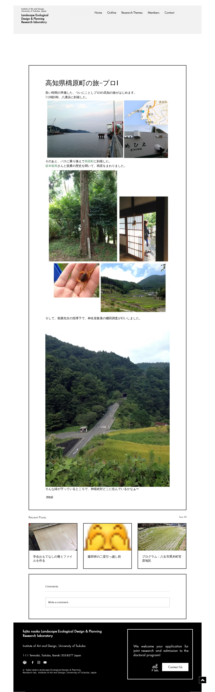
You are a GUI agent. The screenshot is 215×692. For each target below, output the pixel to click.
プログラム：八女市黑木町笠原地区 (161, 558)
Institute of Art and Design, (33, 8)
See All (182, 516)
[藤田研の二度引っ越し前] (108, 537)
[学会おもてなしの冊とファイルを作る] (53, 537)
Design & (27, 19)
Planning (39, 19)
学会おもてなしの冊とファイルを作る (52, 558)
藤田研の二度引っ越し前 (104, 556)
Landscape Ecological (35, 15)
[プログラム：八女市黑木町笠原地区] (162, 537)
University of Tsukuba (72, 646)
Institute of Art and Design (40, 646)
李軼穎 (49, 497)
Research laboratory (34, 22)
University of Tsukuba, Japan (33, 11)
